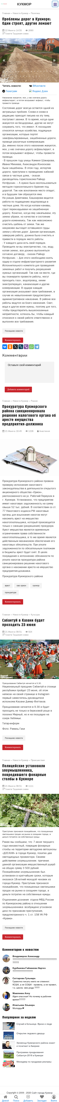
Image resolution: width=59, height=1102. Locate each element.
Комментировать (13, 340)
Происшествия (38, 760)
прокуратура (10, 592)
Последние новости (14, 331)
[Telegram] (36, 346)
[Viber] (26, 346)
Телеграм (11, 91)
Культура (35, 614)
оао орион (21, 585)
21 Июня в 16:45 (13, 431)
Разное (34, 400)
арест (7, 585)
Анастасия (44, 431)
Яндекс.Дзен (40, 91)
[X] (15, 346)
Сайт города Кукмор (42, 1092)
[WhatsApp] (31, 346)
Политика (35, 13)
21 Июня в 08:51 (13, 631)
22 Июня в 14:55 (13, 30)
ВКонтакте (39, 85)
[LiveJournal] (20, 346)
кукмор (36, 585)
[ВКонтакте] (4, 346)
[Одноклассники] (10, 346)
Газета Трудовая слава (16, 33)
